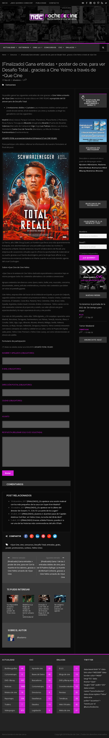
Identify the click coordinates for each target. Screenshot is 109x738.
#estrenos (90, 171)
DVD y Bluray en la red (68, 680)
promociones (18, 548)
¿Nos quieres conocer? (22, 3)
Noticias (8, 686)
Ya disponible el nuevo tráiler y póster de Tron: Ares (12, 608)
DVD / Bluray (10, 680)
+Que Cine (14, 544)
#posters (83, 164)
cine (22, 544)
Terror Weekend (86, 325)
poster (8, 548)
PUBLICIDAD (41, 3)
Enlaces (70, 47)
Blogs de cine (64, 674)
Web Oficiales (64, 704)
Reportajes (9, 698)
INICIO (5, 3)
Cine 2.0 (36, 47)
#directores (92, 164)
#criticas (87, 167)
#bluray (82, 171)
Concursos (50, 47)
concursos (29, 544)
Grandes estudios (66, 686)
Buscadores (37, 680)
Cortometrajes (10, 674)
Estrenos (24, 47)
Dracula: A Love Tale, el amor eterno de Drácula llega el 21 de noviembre (43, 609)
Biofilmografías (11, 668)
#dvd (104, 167)
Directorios (36, 692)
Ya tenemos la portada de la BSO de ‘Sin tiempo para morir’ (92, 307)
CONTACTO (54, 3)
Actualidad (9, 47)
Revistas (62, 692)
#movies (99, 171)
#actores (102, 164)
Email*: (82, 242)
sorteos (27, 548)
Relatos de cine (11, 692)
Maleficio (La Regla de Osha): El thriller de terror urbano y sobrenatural (28, 610)
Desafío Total (40, 544)
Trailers (8, 704)
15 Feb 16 (89, 332)
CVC (60, 47)
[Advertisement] (41, 33)
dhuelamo (17, 80)
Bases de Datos (38, 674)
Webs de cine (64, 710)
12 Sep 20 (89, 317)
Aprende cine (37, 668)
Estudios (35, 704)
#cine (81, 167)
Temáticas (84, 329)
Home (4, 55)
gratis (57, 544)
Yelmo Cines (37, 548)
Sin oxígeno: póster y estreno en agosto (59, 607)
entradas (51, 544)
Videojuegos (10, 710)
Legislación (36, 710)
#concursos (97, 167)
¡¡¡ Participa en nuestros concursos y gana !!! (91, 102)
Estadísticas (36, 698)
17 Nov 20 (6, 80)
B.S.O (81, 315)
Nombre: (83, 231)
